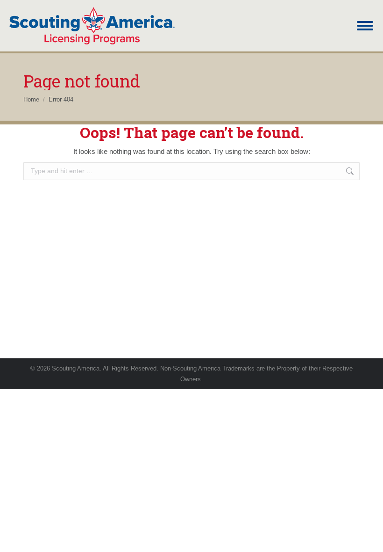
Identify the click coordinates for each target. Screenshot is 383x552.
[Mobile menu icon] (365, 25)
